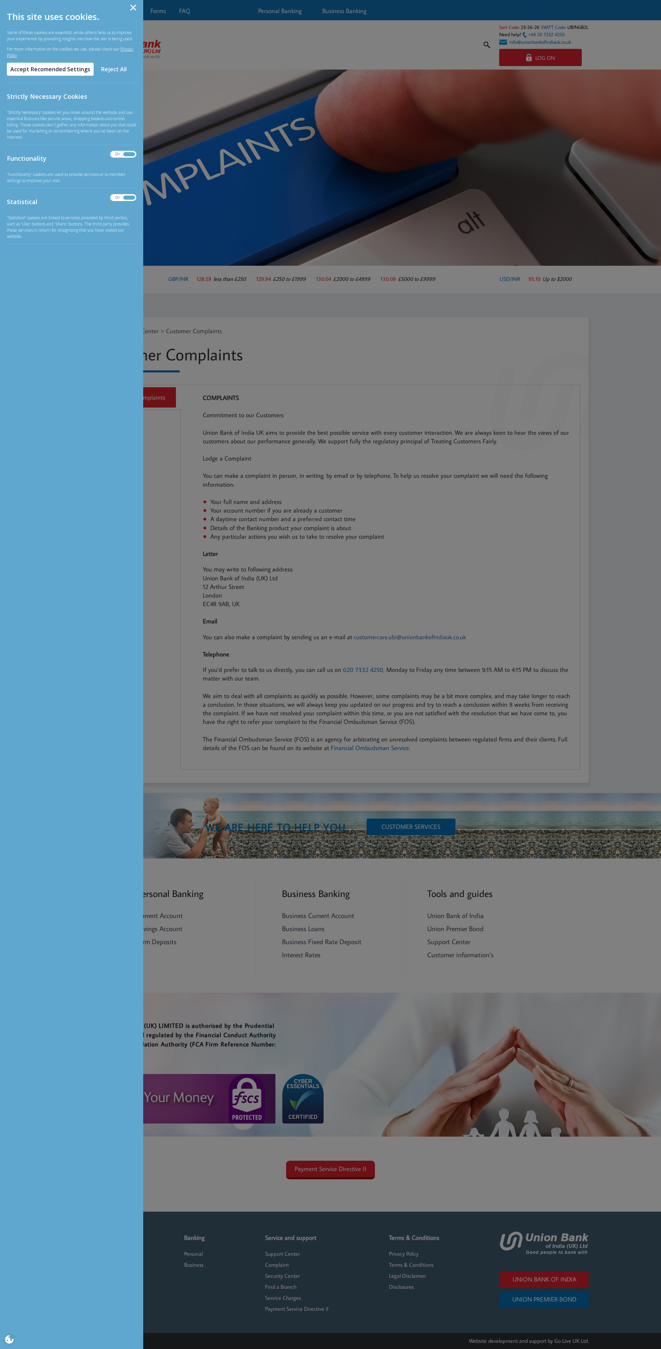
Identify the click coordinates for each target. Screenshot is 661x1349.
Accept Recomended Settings (50, 69)
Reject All (114, 69)
